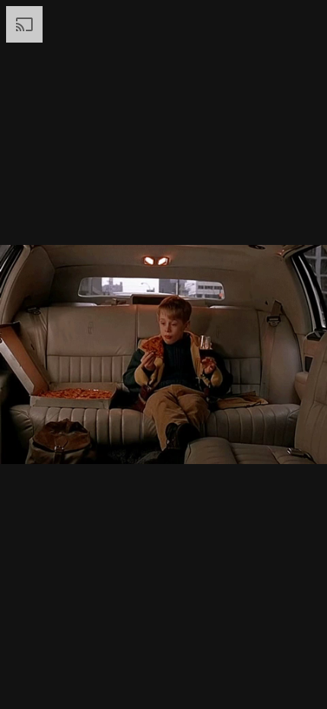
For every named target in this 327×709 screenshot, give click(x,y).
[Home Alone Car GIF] (163, 354)
